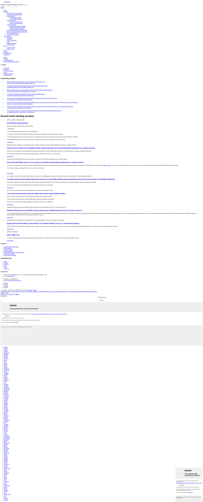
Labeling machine (11, 24)
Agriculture (10, 37)
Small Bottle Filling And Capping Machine (49, 291)
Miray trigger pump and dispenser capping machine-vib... (21, 83)
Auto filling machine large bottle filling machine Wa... (20, 87)
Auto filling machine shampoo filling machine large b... (21, 95)
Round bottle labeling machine (17, 26)
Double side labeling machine (17, 27)
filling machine (107, 165)
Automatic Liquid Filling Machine (29, 291)
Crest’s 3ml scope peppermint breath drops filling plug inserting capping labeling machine (36, 193)
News (5, 46)
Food (8, 42)
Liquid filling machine (15, 17)
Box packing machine (12, 33)
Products (6, 12)
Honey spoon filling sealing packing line (17, 32)
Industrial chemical (11, 43)
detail (12, 142)
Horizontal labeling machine (17, 29)
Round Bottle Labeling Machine (17, 123)
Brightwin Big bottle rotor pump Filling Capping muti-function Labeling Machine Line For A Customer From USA (44, 210)
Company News (11, 47)
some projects (7, 36)
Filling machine (11, 16)
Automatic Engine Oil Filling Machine (10, 291)
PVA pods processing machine (14, 13)
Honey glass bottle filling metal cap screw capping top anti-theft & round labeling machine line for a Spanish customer (45, 162)
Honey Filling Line (13, 235)
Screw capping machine (16, 22)
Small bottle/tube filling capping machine (17, 30)
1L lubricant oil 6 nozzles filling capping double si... (20, 99)
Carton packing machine (13, 34)
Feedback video (8, 53)
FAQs (5, 50)
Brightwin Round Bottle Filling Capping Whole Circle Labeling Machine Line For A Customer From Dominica (43, 223)
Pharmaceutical (11, 44)
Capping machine (11, 20)
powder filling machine (16, 19)
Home (5, 10)
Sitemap (35, 290)
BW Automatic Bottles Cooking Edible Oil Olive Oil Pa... (21, 91)
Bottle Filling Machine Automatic (88, 291)
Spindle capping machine (16, 23)
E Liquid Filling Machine (73, 291)
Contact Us (6, 54)
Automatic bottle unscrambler (14, 14)
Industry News (10, 49)
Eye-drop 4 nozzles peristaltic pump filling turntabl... (20, 103)
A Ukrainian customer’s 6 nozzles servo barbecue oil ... (21, 112)
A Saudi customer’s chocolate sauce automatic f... (19, 108)
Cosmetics (9, 39)
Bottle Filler (63, 291)
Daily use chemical (11, 40)
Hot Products (28, 290)
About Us (6, 52)
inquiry (9, 142)
